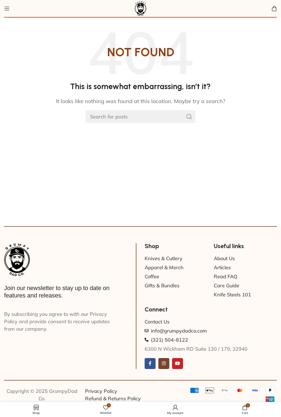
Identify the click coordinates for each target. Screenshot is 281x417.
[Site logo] (140, 8)
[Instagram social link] (163, 363)
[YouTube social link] (177, 363)
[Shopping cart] (274, 8)
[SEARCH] (189, 116)
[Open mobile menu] (6, 8)
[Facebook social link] (150, 363)
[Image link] (17, 259)
